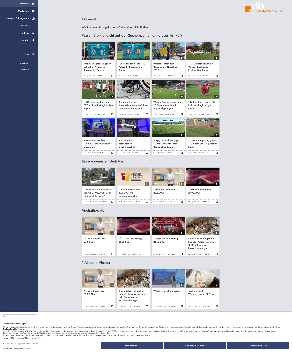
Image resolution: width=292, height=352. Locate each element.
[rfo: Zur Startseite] (264, 7)
